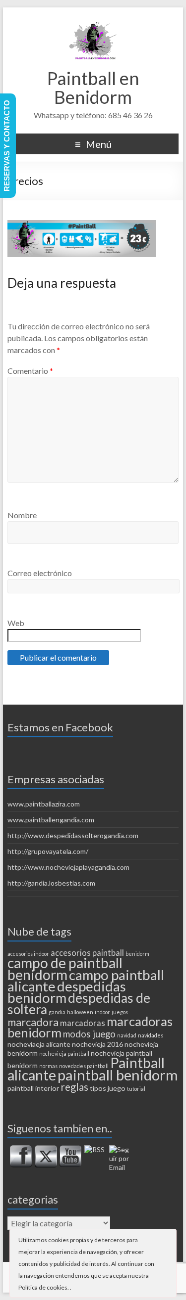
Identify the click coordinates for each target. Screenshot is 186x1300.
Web (15, 623)
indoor (102, 1012)
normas (48, 1066)
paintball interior (33, 1088)
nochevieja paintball (64, 1053)
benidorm (137, 953)
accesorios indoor (28, 953)
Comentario (30, 370)
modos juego (89, 1034)
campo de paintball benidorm (65, 968)
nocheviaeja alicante (38, 1044)
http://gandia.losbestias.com (51, 883)
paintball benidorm (118, 1074)
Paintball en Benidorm (93, 87)
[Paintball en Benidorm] (93, 19)
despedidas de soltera (78, 1003)
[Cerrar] (168, 1239)
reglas (74, 1087)
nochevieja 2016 (97, 1044)
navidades (150, 1035)
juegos (120, 1012)
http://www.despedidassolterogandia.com (72, 835)
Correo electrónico (39, 573)
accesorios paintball (87, 953)
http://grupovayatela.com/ (47, 851)
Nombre (22, 515)
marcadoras (82, 1023)
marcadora (33, 1022)
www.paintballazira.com (43, 804)
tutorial (136, 1088)
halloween (80, 1012)
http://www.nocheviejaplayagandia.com (68, 867)
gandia (57, 1012)
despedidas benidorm (66, 992)
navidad (126, 1035)
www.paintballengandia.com (50, 819)
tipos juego (107, 1088)
